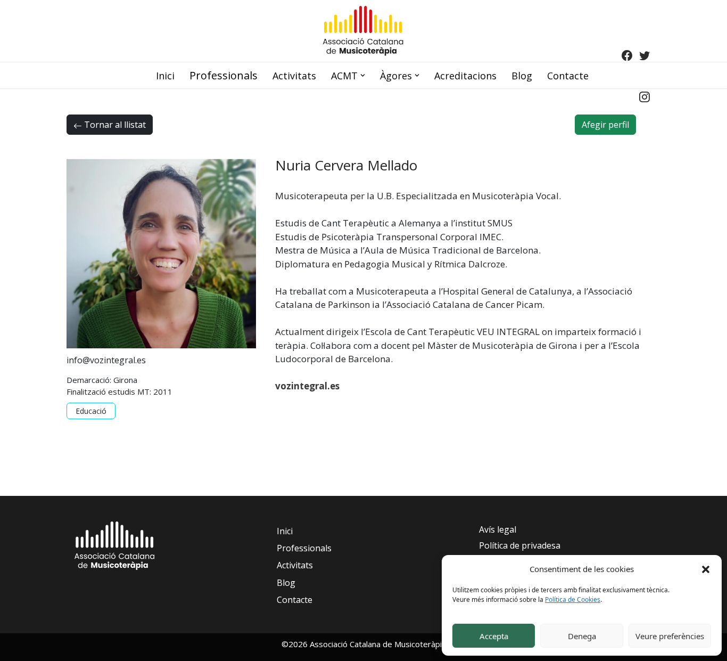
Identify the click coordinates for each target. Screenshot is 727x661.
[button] (705, 569)
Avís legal (497, 529)
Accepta (494, 636)
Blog (521, 75)
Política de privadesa (519, 545)
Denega (582, 636)
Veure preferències (669, 636)
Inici (165, 75)
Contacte (568, 75)
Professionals (223, 75)
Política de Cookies (572, 599)
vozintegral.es (307, 386)
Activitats (294, 75)
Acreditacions (465, 75)
